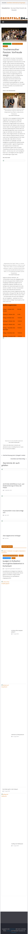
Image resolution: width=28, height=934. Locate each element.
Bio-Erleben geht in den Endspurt (10, 789)
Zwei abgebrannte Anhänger (12, 536)
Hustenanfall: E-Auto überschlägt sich (13, 511)
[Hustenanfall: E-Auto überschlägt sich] (14, 496)
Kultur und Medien (7, 43)
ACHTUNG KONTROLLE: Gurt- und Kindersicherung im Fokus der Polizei (13, 485)
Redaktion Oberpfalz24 (16, 568)
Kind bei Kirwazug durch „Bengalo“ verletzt (14, 455)
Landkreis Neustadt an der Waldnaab (10, 555)
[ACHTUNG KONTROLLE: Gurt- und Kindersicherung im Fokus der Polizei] (14, 469)
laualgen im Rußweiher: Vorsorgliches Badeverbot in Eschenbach (13, 563)
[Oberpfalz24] (14, 18)
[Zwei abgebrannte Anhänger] (14, 521)
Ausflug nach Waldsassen (17, 843)
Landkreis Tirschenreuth (17, 43)
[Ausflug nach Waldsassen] (5, 845)
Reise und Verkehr (6, 558)
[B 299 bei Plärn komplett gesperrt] (5, 632)
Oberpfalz (5, 46)
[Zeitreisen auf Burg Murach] (5, 735)
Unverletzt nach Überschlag (18, 459)
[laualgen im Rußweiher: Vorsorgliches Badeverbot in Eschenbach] (14, 552)
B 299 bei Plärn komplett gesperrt (17, 631)
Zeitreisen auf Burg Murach (17, 734)
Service (13, 558)
